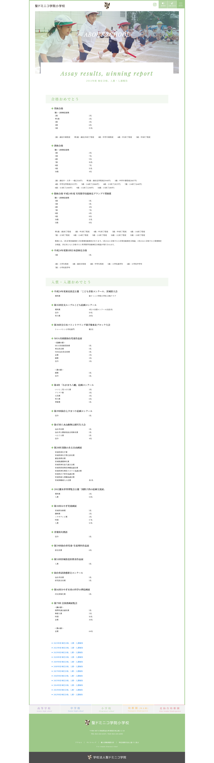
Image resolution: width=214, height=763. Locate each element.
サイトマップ (91, 742)
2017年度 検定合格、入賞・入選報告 (68, 671)
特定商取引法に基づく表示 (129, 742)
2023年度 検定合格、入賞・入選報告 (68, 643)
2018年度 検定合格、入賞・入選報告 (68, 666)
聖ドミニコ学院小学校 (50, 6)
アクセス (78, 742)
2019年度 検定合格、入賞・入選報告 (68, 661)
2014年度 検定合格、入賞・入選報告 (68, 685)
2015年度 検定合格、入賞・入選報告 (68, 680)
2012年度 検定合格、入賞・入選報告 (68, 694)
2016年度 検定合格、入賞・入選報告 (68, 676)
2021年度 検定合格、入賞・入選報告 (68, 652)
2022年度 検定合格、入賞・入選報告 (68, 647)
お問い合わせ (172, 4)
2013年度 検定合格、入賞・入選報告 (68, 690)
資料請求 (163, 4)
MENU (180, 4)
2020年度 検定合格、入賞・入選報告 (68, 657)
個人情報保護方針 (107, 742)
